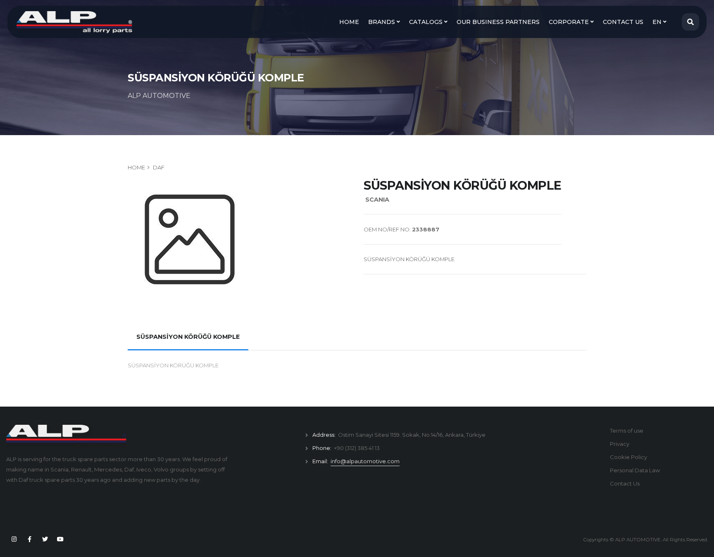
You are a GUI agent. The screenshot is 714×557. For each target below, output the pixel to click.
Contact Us (625, 483)
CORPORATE (569, 22)
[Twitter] (45, 539)
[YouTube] (60, 539)
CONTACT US (623, 22)
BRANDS (382, 22)
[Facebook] (29, 539)
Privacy (619, 443)
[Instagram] (14, 539)
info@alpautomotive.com (365, 461)
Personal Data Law (635, 470)
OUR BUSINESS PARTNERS (498, 22)
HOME (349, 22)
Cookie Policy (628, 457)
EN (657, 22)
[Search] (690, 22)
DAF (158, 167)
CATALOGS (426, 22)
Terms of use (626, 430)
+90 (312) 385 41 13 (357, 448)
